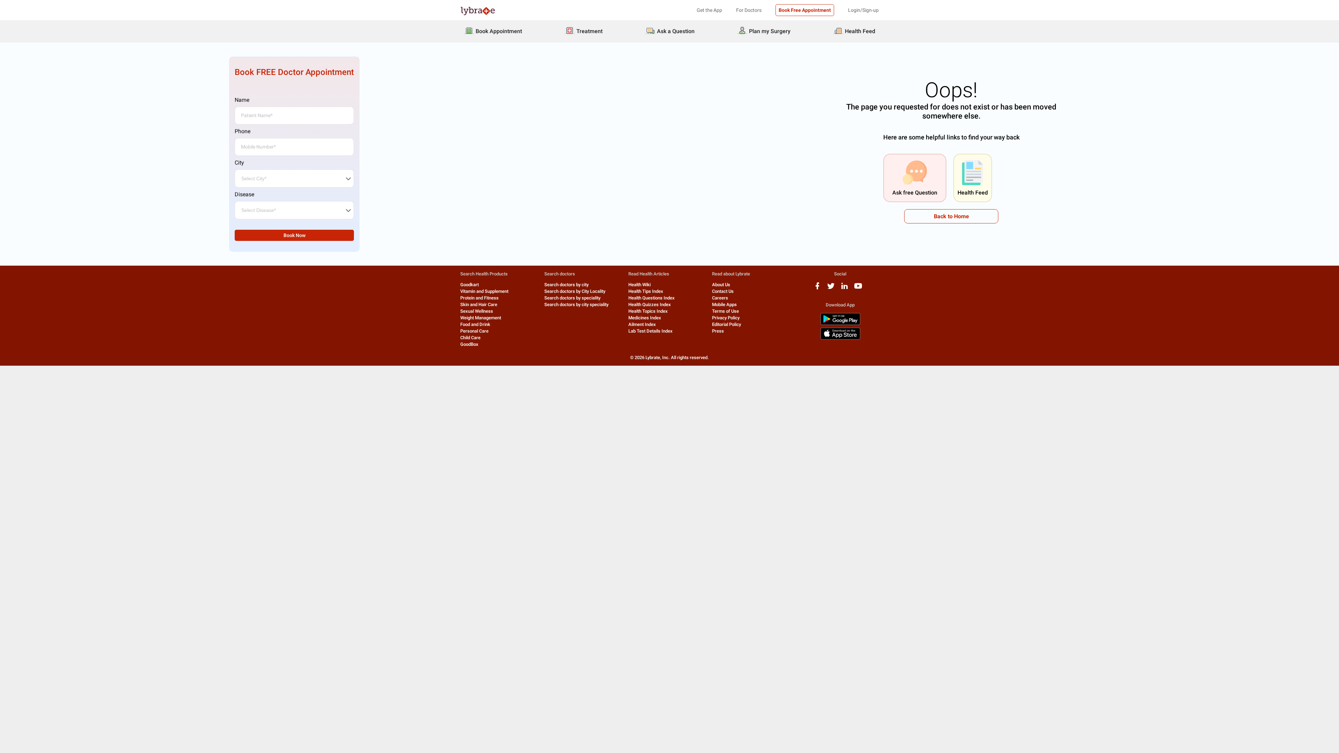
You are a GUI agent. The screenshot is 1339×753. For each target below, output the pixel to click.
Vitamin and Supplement (484, 291)
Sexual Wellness (476, 311)
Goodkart (469, 284)
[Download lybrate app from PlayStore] (840, 323)
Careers (720, 298)
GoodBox (469, 344)
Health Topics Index (648, 311)
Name (242, 100)
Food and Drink (475, 324)
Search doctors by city (566, 284)
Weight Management (480, 317)
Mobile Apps (724, 304)
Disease (244, 194)
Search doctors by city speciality (576, 304)
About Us (721, 284)
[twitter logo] (831, 288)
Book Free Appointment (805, 10)
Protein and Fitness (479, 298)
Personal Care (474, 331)
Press (718, 331)
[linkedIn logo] (844, 288)
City (239, 162)
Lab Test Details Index (650, 331)
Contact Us (723, 291)
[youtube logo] (858, 288)
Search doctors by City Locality (574, 291)
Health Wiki (639, 284)
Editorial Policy (726, 324)
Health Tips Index (645, 291)
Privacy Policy (726, 317)
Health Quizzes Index (649, 304)
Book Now (294, 235)
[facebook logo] (817, 288)
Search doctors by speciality (572, 298)
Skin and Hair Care (478, 304)
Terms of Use (725, 311)
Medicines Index (644, 317)
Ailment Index (642, 324)
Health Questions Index (651, 298)
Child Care (470, 337)
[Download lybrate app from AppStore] (840, 338)
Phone (242, 131)
